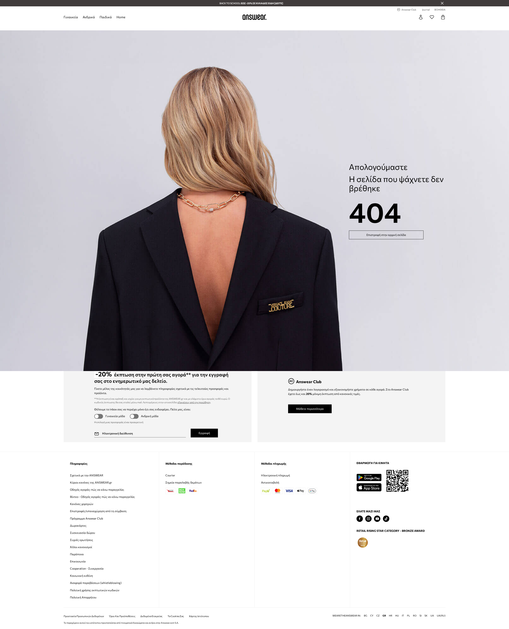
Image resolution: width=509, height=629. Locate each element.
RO (415, 615)
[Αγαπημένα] (431, 17)
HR (390, 615)
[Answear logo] (254, 17)
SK (425, 615)
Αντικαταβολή (270, 482)
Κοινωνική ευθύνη (81, 575)
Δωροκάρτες (78, 525)
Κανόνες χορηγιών (81, 504)
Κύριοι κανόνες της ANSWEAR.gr (91, 482)
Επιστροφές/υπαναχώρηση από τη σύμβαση (98, 511)
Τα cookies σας (176, 616)
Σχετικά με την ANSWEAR (86, 475)
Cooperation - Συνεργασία (87, 568)
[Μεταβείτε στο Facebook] (359, 518)
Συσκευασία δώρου (82, 532)
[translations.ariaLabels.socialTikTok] (386, 518)
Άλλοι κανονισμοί (81, 547)
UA (432, 615)
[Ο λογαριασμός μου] (420, 17)
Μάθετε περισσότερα (310, 408)
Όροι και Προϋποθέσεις (122, 616)
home (121, 17)
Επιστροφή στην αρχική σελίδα (386, 234)
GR (384, 615)
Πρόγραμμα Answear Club (86, 518)
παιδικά (106, 17)
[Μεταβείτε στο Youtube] (377, 518)
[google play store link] (368, 477)
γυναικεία (71, 17)
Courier (170, 475)
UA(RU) (441, 615)
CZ (378, 615)
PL (408, 615)
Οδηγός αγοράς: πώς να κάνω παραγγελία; (97, 489)
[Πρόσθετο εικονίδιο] (362, 542)
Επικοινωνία (78, 561)
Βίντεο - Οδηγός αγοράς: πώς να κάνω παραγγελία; (102, 496)
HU (397, 615)
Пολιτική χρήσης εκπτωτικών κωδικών (94, 590)
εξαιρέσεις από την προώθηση (194, 402)
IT (403, 615)
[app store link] (368, 486)
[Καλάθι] (443, 17)
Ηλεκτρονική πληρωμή (275, 475)
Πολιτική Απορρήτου (83, 597)
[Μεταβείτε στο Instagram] (368, 518)
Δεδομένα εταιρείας (151, 616)
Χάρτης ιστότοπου (199, 616)
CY (371, 615)
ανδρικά (89, 17)
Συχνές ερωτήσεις (81, 540)
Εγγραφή (204, 433)
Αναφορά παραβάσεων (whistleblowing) (95, 582)
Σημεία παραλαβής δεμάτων (183, 482)
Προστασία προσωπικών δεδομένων (84, 616)
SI (421, 615)
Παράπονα (77, 554)
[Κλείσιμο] (442, 3)
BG (365, 615)
